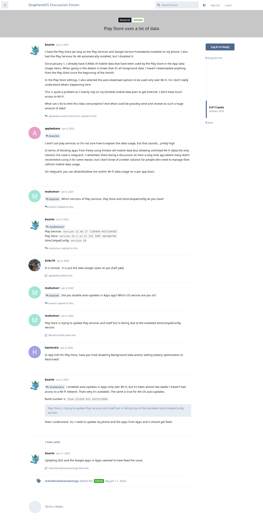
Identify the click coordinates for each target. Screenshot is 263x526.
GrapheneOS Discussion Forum (53, 5)
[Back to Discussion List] (5, 5)
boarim (54, 136)
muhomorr (56, 227)
